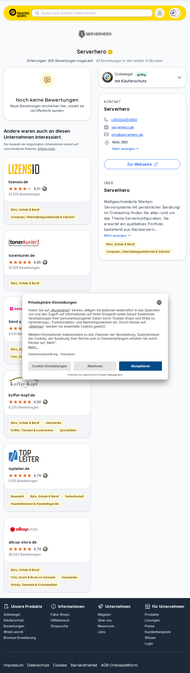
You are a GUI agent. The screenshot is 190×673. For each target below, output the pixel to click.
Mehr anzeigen (123, 149)
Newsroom (106, 626)
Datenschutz (38, 665)
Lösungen (152, 620)
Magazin (104, 614)
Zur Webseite (139, 164)
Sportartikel (68, 430)
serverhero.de (122, 127)
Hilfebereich (60, 620)
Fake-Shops (60, 614)
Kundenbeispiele (158, 632)
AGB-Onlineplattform (119, 665)
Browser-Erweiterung (20, 638)
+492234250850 (124, 120)
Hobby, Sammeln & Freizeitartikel (34, 584)
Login (149, 643)
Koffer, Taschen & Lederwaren (32, 430)
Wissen (150, 638)
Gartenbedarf (74, 496)
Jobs (101, 632)
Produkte (152, 614)
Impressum (13, 665)
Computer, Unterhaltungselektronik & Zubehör (138, 251)
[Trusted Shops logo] (19, 13)
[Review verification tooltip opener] (110, 52)
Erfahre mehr (46, 149)
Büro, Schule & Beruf (120, 244)
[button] (160, 13)
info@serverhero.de (127, 135)
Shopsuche (59, 626)
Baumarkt (17, 496)
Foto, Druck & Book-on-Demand (33, 577)
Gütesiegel (12, 614)
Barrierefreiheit (84, 665)
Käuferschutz (14, 620)
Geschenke (53, 423)
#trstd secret (13, 632)
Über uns (105, 620)
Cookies (60, 665)
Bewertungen (14, 626)
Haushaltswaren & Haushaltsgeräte (35, 504)
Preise (150, 626)
